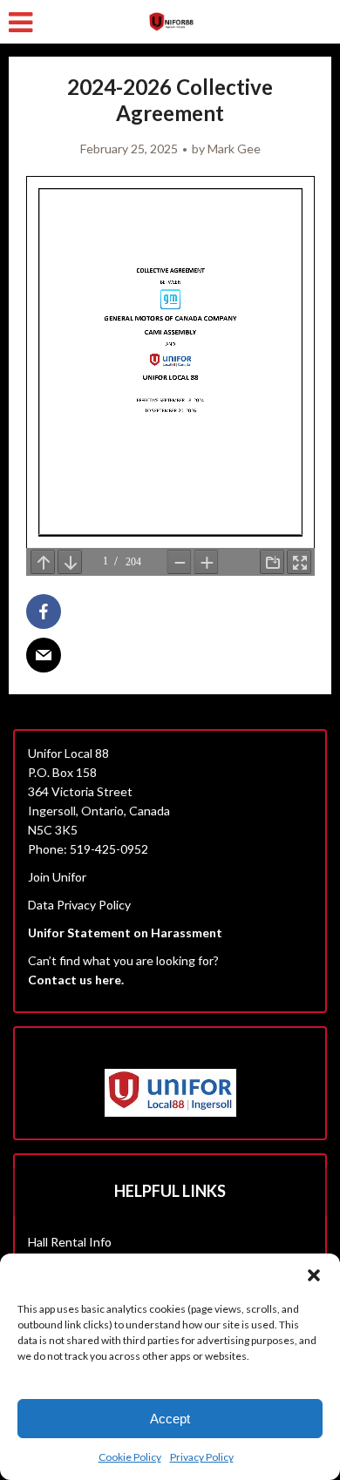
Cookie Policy (130, 1456)
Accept (170, 1418)
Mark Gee (234, 148)
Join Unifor (57, 876)
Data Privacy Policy (79, 904)
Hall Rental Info (70, 1241)
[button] (314, 1275)
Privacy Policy (202, 1456)
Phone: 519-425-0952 (88, 848)
